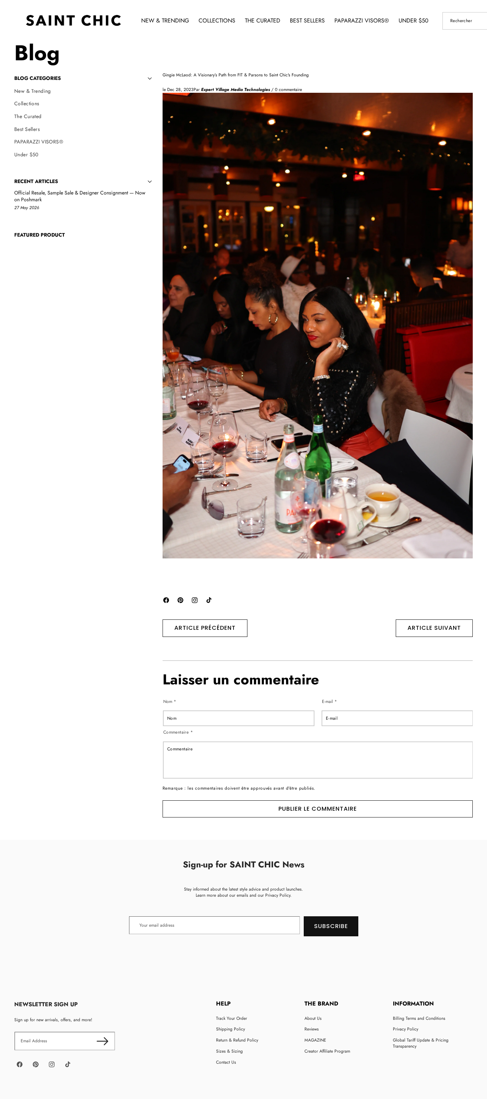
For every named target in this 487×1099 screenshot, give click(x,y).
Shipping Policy (230, 1029)
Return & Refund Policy (237, 1040)
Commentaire (178, 732)
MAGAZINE (315, 1040)
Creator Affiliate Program (327, 1051)
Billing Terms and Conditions (419, 1018)
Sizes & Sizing (229, 1051)
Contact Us (226, 1062)
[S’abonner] (102, 1041)
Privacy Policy (405, 1029)
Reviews (311, 1029)
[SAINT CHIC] (73, 20)
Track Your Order (231, 1018)
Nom (169, 701)
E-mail (329, 701)
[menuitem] (83, 91)
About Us (313, 1018)
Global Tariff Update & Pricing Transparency (420, 1043)
